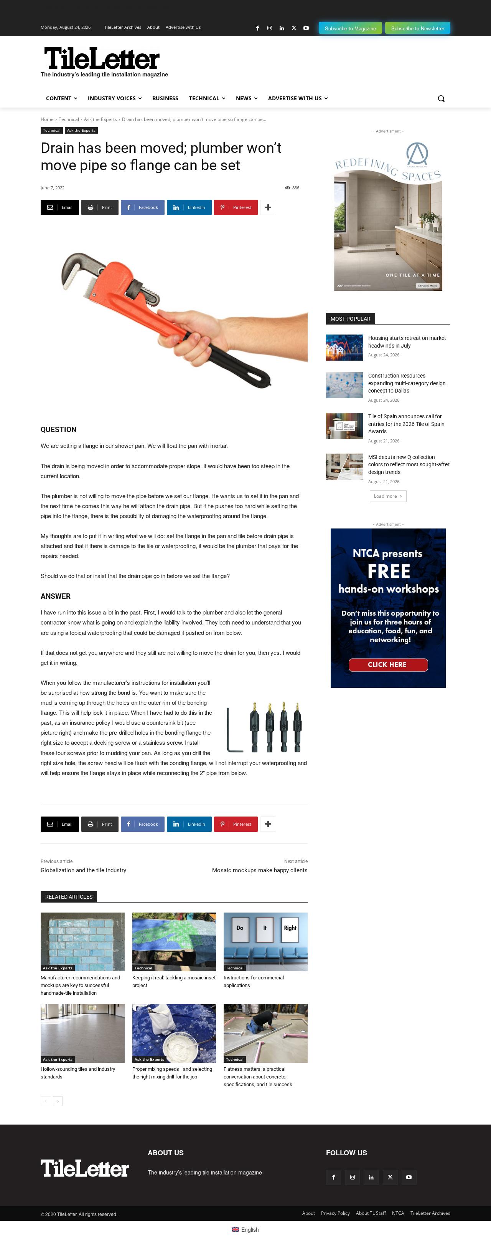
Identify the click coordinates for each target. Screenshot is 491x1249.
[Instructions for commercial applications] (266, 942)
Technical (69, 119)
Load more (385, 496)
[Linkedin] (282, 28)
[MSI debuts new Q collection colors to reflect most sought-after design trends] (344, 467)
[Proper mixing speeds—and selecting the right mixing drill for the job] (174, 1033)
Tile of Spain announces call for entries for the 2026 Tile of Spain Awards (406, 423)
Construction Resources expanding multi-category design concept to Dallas (407, 383)
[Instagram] (270, 28)
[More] (268, 207)
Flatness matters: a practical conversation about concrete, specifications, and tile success (258, 1076)
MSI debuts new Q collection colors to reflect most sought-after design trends (409, 464)
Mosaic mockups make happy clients (260, 870)
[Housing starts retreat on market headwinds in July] (344, 348)
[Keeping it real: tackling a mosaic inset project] (174, 942)
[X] (294, 28)
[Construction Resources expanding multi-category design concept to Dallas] (344, 385)
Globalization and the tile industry (83, 870)
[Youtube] (306, 28)
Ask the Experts (100, 119)
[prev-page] (45, 1101)
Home (47, 119)
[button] (441, 98)
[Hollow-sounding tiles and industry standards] (83, 1033)
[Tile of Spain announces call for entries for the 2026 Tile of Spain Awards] (344, 426)
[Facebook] (257, 28)
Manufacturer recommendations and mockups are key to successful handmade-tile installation (80, 985)
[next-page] (58, 1101)
